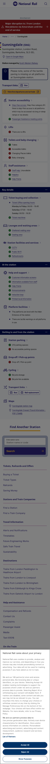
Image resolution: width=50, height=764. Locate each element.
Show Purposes (25, 759)
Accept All (25, 745)
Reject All (25, 752)
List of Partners (9, 737)
